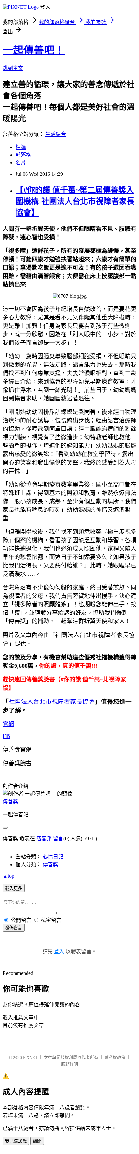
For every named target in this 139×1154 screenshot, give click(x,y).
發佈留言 (13, 927)
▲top (8, 876)
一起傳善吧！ (34, 50)
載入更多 (13, 888)
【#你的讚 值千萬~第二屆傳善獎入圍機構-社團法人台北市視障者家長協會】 (75, 201)
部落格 (23, 155)
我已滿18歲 (16, 1141)
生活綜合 (55, 134)
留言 (58, 838)
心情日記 (53, 856)
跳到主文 (13, 68)
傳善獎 (10, 801)
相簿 (21, 147)
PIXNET (30, 1057)
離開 (37, 1141)
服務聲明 (69, 1064)
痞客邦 (44, 838)
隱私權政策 (114, 1057)
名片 (21, 162)
